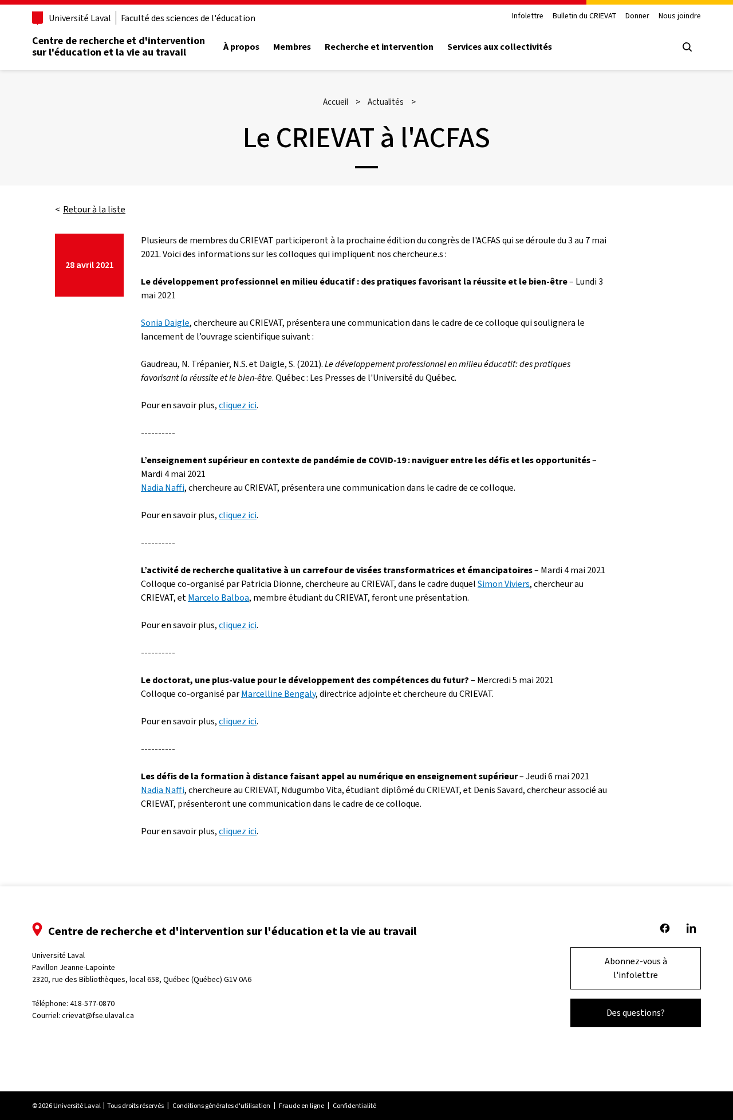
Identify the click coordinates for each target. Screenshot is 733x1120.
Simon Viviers (504, 584)
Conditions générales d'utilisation (221, 1105)
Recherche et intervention (379, 47)
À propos (241, 47)
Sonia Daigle (165, 323)
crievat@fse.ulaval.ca (98, 1015)
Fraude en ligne (301, 1105)
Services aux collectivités (499, 47)
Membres (292, 47)
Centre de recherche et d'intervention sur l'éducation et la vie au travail (118, 46)
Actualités (386, 102)
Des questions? (635, 1013)
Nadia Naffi (162, 488)
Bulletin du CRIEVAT (584, 16)
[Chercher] (687, 47)
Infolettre (527, 16)
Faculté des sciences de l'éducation (188, 18)
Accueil (335, 102)
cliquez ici (238, 405)
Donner (637, 16)
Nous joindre (680, 16)
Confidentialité (354, 1105)
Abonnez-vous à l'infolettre (636, 968)
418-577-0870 (92, 1003)
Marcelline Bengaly (278, 694)
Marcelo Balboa (218, 597)
